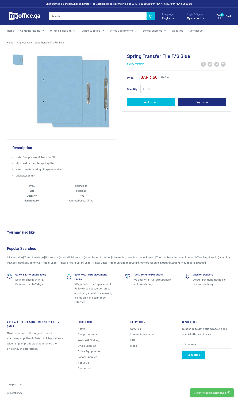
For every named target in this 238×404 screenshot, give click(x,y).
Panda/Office (135, 64)
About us (135, 328)
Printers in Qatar (55, 257)
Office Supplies (91, 30)
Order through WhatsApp (210, 392)
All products (23, 42)
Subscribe (193, 354)
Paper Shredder (101, 257)
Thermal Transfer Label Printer (174, 257)
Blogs (133, 345)
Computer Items (30, 30)
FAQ (132, 339)
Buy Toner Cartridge (36, 262)
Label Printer (147, 257)
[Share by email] (223, 64)
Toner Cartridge (34, 257)
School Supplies (152, 30)
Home (10, 30)
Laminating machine (124, 257)
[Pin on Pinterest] (210, 64)
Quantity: (132, 89)
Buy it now (201, 102)
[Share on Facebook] (203, 64)
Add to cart (151, 102)
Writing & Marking (61, 30)
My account (194, 18)
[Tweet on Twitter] (216, 64)
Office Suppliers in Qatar (209, 257)
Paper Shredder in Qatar (123, 262)
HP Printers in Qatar (78, 257)
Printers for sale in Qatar (154, 262)
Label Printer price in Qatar (67, 262)
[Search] (151, 16)
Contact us (196, 30)
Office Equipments (121, 30)
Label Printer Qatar (96, 262)
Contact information (142, 334)
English (12, 384)
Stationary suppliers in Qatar (187, 262)
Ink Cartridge (15, 257)
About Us (177, 30)
